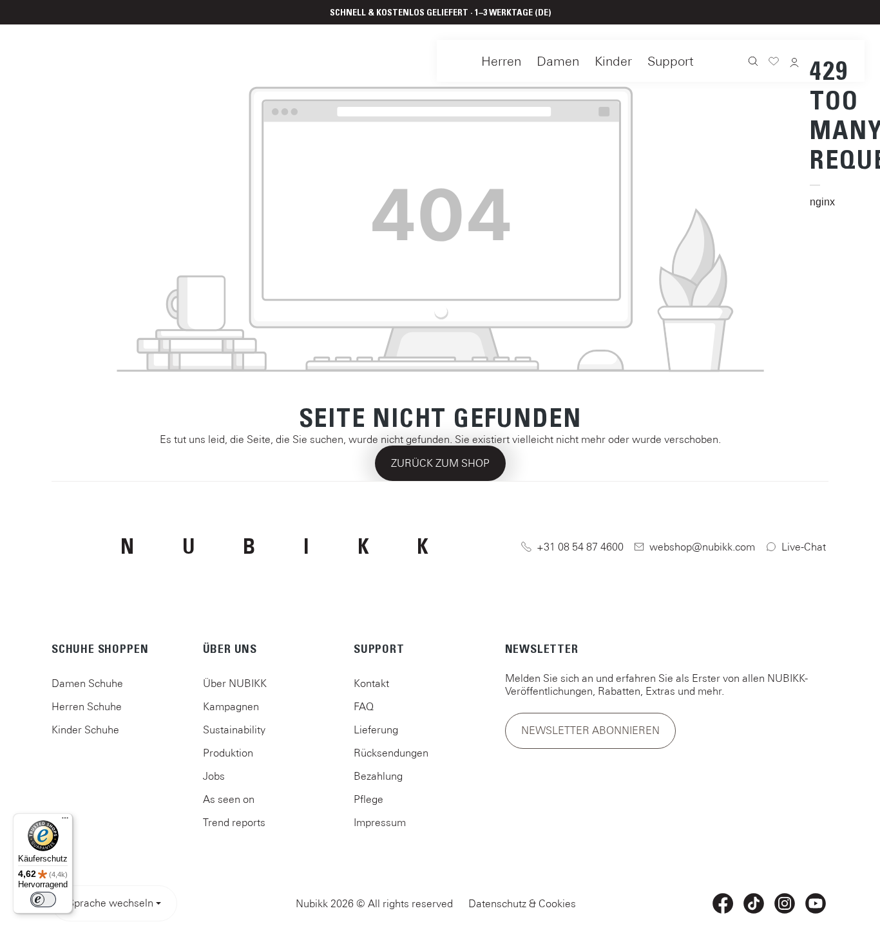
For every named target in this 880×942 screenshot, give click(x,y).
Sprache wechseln (110, 903)
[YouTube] (815, 903)
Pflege (368, 799)
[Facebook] (723, 903)
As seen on (228, 799)
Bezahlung (378, 776)
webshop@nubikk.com (702, 546)
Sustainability (234, 729)
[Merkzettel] (774, 62)
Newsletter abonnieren (590, 730)
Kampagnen (231, 706)
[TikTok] (754, 903)
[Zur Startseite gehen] (57, 58)
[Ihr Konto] (794, 63)
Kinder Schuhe (85, 729)
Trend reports (234, 822)
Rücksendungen (391, 752)
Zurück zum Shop (440, 463)
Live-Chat (803, 546)
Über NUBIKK (235, 683)
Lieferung (376, 729)
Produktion (228, 752)
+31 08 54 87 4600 (580, 546)
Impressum (380, 822)
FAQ (364, 706)
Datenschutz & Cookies (522, 903)
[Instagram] (785, 903)
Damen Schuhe (87, 683)
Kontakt (371, 683)
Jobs (214, 776)
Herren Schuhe (87, 706)
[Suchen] (753, 62)
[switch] (43, 899)
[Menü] (65, 821)
